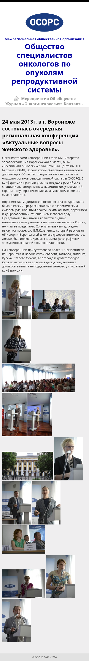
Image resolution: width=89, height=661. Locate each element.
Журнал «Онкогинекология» (34, 103)
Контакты (74, 103)
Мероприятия (35, 98)
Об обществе (63, 98)
